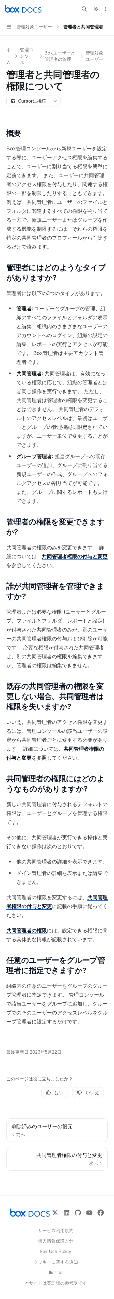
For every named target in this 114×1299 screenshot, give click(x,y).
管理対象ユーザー (94, 56)
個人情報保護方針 (55, 1241)
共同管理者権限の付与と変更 (75, 556)
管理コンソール (26, 56)
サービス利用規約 (55, 1230)
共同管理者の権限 (26, 930)
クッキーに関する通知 (56, 1262)
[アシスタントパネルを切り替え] (96, 9)
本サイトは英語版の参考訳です (56, 1283)
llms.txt (56, 1272)
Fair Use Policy (55, 1251)
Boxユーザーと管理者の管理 (60, 56)
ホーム (8, 56)
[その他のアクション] (106, 8)
